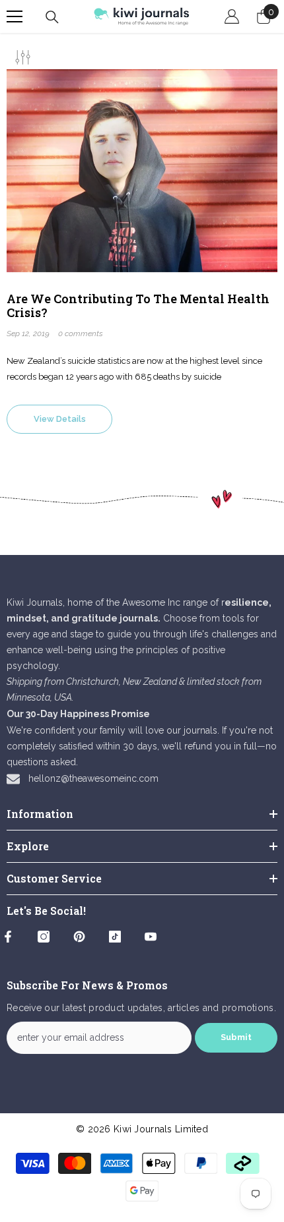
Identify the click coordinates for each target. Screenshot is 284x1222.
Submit (236, 1037)
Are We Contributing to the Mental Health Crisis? (138, 306)
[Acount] (232, 16)
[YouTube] (150, 936)
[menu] (14, 16)
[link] (142, 499)
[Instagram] (43, 936)
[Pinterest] (79, 936)
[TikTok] (115, 936)
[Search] (52, 17)
